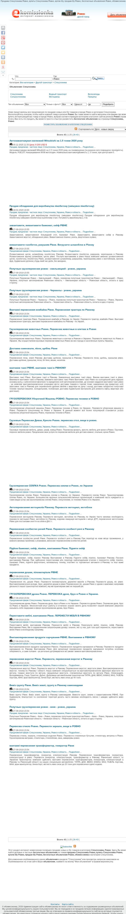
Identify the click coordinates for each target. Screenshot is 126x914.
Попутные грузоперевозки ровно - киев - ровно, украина (43, 707)
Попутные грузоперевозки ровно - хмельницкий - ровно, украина (48, 268)
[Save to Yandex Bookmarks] (3, 67)
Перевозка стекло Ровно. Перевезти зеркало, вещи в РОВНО (45, 726)
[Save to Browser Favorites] (3, 52)
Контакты (55, 904)
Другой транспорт (44, 82)
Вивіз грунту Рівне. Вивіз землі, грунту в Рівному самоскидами (46, 685)
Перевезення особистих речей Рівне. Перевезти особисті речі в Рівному (52, 529)
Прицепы (92, 97)
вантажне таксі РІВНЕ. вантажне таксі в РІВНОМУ (38, 367)
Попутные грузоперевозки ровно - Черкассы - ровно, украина (46, 290)
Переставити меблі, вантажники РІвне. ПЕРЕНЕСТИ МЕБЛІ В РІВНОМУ (50, 615)
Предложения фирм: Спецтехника (26, 251)
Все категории (26, 82)
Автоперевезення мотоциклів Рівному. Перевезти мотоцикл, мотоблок (51, 507)
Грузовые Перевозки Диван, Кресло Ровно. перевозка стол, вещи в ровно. (53, 420)
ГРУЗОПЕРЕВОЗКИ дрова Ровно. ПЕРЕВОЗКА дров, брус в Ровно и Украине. (54, 594)
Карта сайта (68, 904)
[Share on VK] (3, 57)
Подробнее (88, 147)
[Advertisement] (36, 180)
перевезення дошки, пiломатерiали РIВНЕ (34, 572)
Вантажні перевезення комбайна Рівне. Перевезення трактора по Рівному (52, 309)
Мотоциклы (54, 97)
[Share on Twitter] (3, 47)
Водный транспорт (58, 94)
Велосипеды (94, 94)
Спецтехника (60, 82)
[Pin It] (3, 42)
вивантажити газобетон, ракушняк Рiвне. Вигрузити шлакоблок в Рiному (52, 244)
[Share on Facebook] (3, 33)
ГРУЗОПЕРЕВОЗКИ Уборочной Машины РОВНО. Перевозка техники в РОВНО (54, 398)
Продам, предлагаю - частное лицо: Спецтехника (33, 147)
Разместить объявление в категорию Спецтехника (68, 124)
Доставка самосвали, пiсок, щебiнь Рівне (33, 348)
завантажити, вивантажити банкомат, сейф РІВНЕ (38, 225)
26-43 (75, 135)
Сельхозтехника (18, 97)
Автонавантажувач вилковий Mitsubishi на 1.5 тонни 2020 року (46, 140)
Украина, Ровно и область (68, 147)
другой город (83, 17)
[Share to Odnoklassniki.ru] (3, 62)
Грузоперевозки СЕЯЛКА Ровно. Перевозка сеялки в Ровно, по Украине (51, 485)
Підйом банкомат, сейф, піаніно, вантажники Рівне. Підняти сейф (47, 548)
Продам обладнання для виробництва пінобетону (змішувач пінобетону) (52, 206)
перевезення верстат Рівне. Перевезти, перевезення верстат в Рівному (51, 659)
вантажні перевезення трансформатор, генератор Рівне (42, 745)
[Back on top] (3, 28)
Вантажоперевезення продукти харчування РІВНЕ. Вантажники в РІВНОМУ (53, 637)
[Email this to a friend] (3, 72)
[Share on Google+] (3, 38)
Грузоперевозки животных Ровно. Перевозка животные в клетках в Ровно (53, 329)
